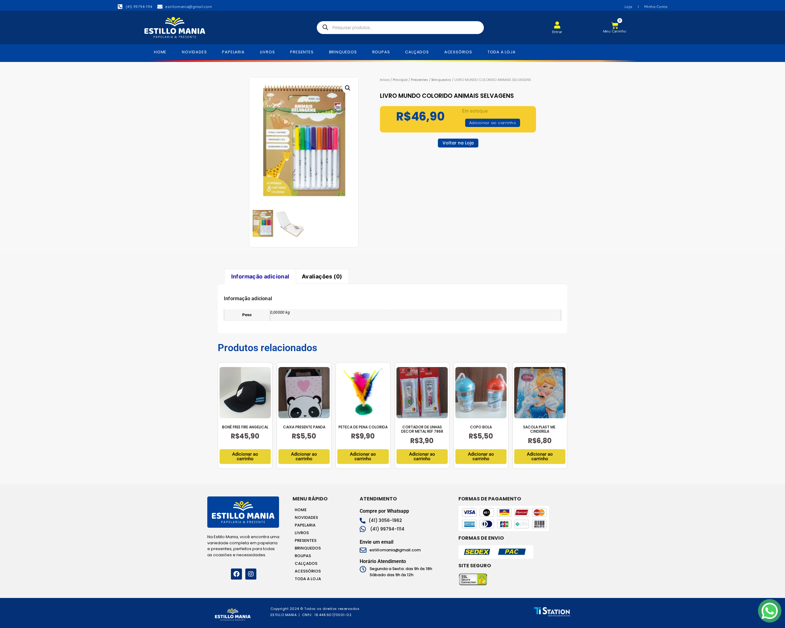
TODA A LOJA (502, 52)
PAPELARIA (233, 52)
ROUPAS (381, 52)
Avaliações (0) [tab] (322, 276)
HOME (160, 52)
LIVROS (267, 52)
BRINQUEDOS (343, 52)
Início (384, 79)
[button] (347, 88)
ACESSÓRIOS (458, 52)
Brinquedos (441, 79)
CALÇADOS (417, 52)
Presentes (419, 79)
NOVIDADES (194, 52)
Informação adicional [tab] (260, 276)
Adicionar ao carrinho (492, 123)
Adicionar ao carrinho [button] (245, 456)
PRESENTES (301, 52)
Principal (400, 79)
